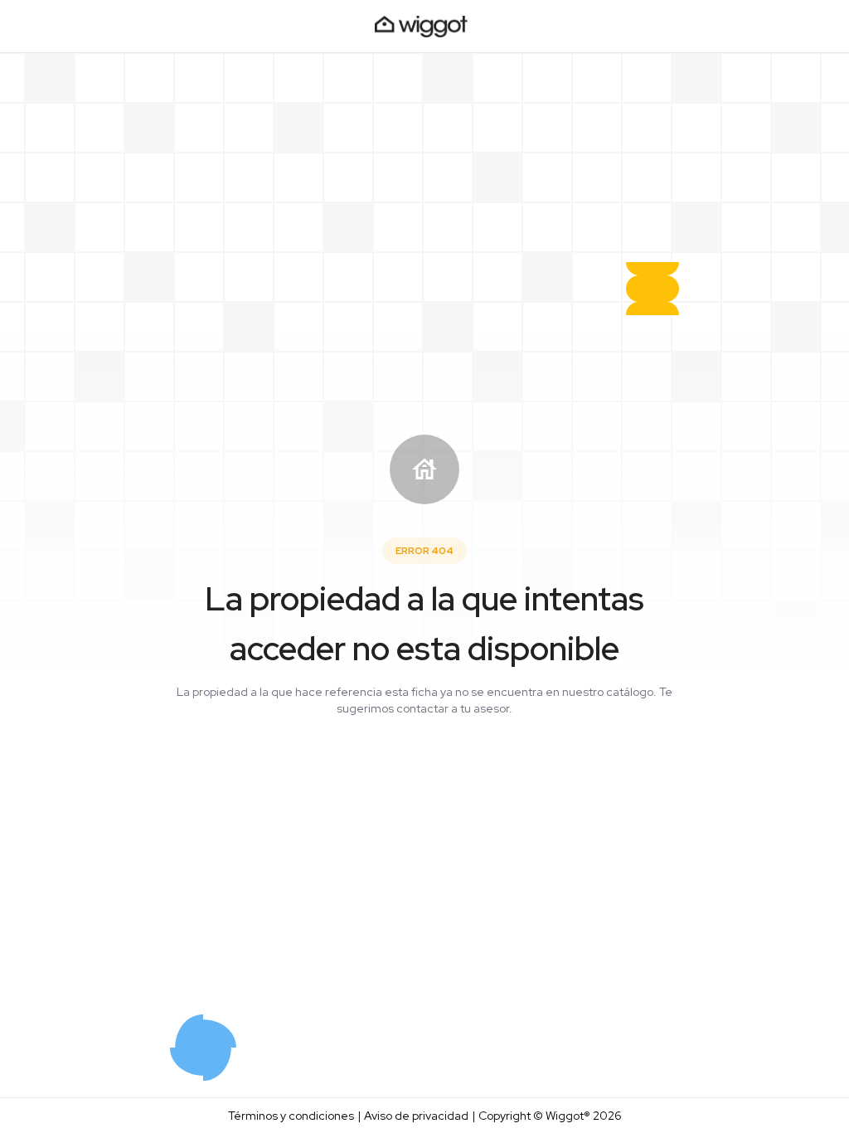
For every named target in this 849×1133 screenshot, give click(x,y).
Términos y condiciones (291, 1115)
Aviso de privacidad (416, 1115)
